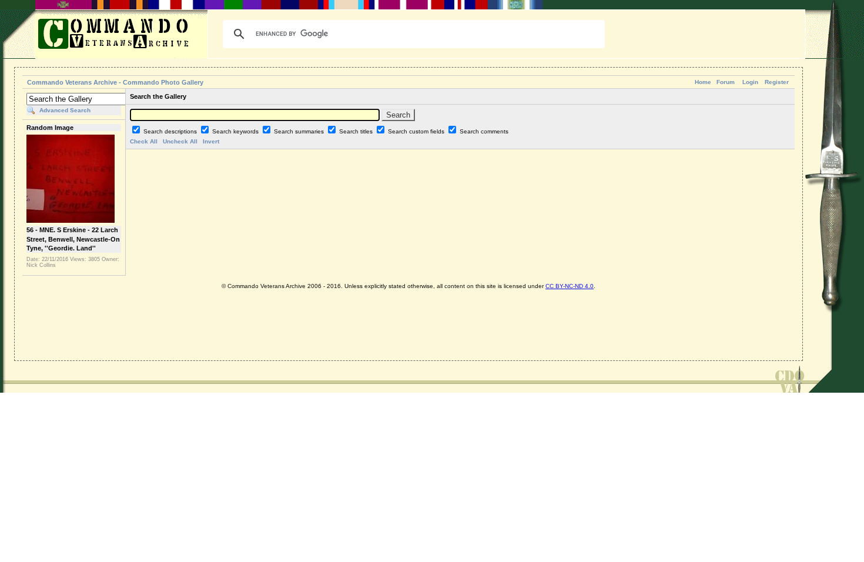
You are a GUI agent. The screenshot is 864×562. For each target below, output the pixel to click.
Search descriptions (171, 131)
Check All (144, 141)
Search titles (356, 131)
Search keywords (236, 131)
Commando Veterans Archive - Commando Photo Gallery (115, 82)
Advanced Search (65, 110)
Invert (211, 141)
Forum (725, 82)
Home (703, 82)
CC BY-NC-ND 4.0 (569, 286)
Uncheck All (180, 141)
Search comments (484, 131)
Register (777, 82)
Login (750, 82)
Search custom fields (417, 131)
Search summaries (300, 131)
